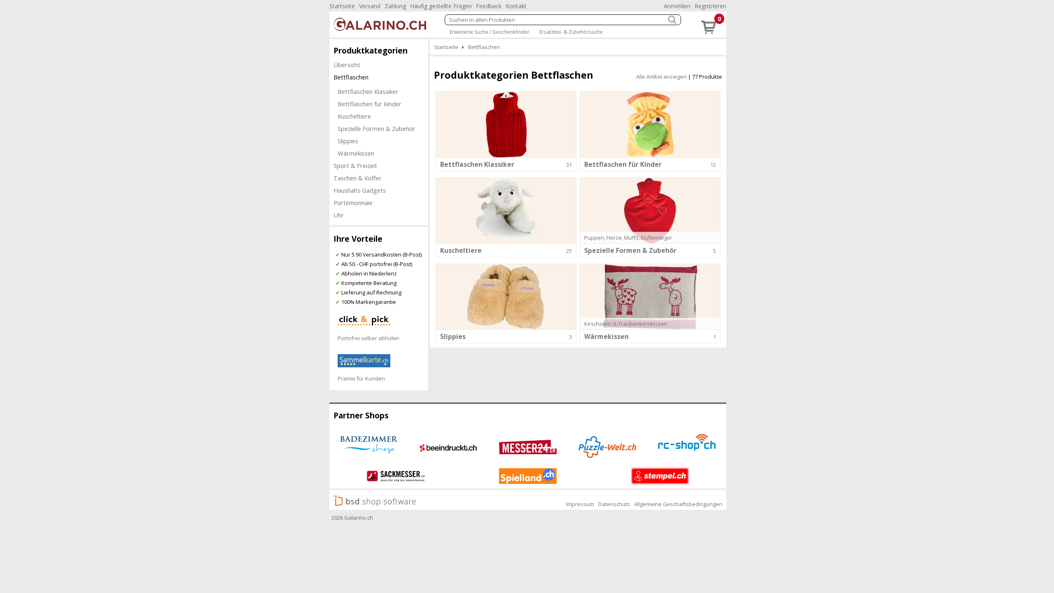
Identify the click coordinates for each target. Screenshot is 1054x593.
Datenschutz (614, 504)
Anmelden (677, 6)
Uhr (338, 215)
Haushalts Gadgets (359, 190)
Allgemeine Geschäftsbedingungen (678, 504)
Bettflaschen (350, 77)
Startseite (342, 6)
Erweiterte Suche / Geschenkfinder (489, 31)
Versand (369, 6)
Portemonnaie (353, 202)
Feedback (488, 6)
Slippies (348, 141)
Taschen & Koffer (357, 178)
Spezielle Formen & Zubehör (376, 128)
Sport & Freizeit (355, 165)
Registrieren (710, 6)
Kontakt (516, 6)
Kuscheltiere (354, 116)
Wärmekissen (356, 153)
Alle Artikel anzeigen (661, 76)
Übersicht (346, 65)
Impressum (580, 504)
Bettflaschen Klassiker (368, 91)
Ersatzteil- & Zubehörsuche (571, 31)
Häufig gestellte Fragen (441, 6)
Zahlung (395, 6)
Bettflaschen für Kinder (369, 104)
